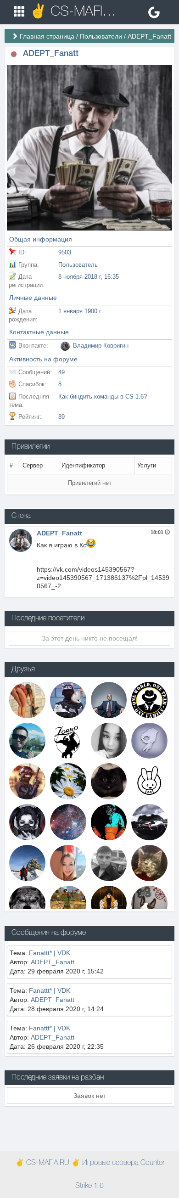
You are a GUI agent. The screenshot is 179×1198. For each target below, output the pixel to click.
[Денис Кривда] (109, 862)
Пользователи (101, 36)
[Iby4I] (149, 699)
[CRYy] (27, 821)
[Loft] (68, 821)
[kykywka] (109, 821)
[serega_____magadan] (27, 862)
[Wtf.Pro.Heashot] (149, 903)
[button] (14, 54)
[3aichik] (149, 780)
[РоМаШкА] (68, 780)
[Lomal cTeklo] (149, 740)
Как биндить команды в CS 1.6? (102, 396)
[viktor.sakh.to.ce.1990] (149, 821)
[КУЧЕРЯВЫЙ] (27, 903)
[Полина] (27, 699)
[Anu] (68, 699)
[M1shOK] (109, 699)
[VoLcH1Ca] (68, 862)
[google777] (27, 740)
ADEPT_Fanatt (59, 533)
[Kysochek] (149, 862)
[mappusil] (68, 903)
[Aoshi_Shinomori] (109, 903)
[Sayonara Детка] (27, 780)
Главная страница (47, 36)
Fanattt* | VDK (49, 952)
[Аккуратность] (109, 780)
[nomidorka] (109, 740)
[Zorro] (68, 740)
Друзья (23, 669)
